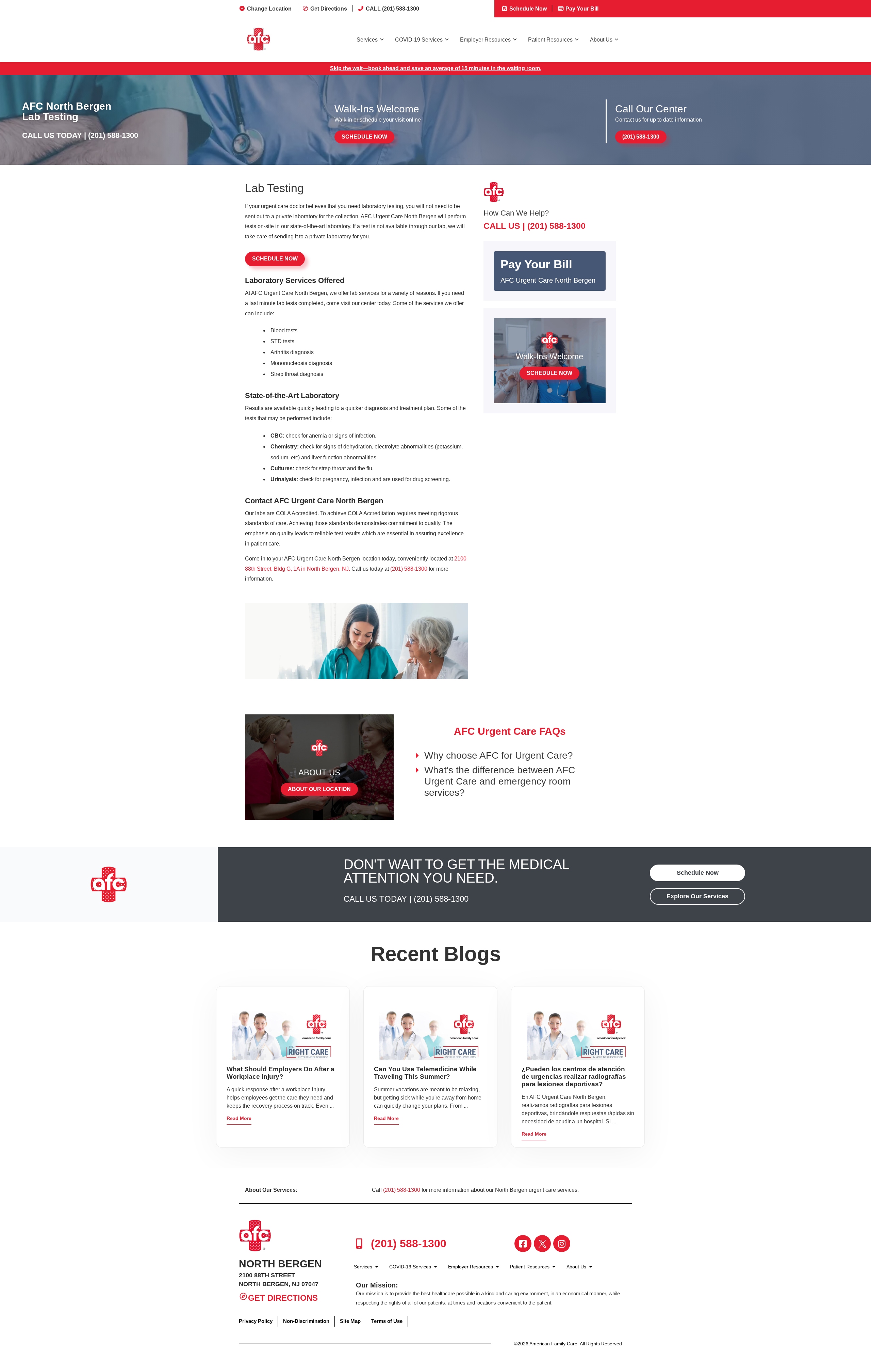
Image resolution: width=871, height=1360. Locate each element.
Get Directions (328, 9)
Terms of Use (386, 1321)
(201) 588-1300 (113, 135)
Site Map (350, 1321)
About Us (601, 40)
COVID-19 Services (419, 40)
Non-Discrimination (306, 1321)
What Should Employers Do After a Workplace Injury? (280, 1072)
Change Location (269, 9)
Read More (239, 1118)
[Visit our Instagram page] (561, 1243)
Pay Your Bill (581, 9)
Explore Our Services (697, 896)
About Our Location (319, 789)
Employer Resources (485, 40)
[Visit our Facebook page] (522, 1243)
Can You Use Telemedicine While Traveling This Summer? (425, 1072)
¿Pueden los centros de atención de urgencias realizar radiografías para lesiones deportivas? (574, 1076)
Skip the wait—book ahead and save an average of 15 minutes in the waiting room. (435, 68)
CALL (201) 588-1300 (392, 9)
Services (367, 40)
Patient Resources (550, 40)
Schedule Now (527, 9)
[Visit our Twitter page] (542, 1243)
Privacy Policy (256, 1321)
